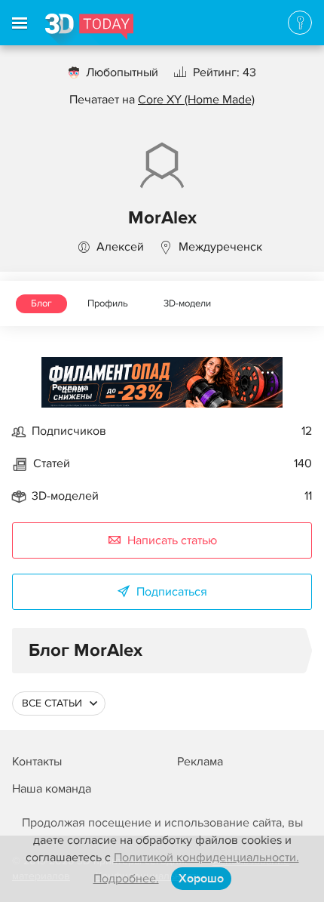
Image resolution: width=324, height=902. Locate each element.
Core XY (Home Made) (196, 99)
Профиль (107, 303)
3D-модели (187, 303)
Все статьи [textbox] (52, 703)
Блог (41, 303)
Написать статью (172, 540)
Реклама (70, 387)
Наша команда (51, 788)
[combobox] (58, 703)
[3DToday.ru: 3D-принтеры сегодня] (89, 29)
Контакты (37, 761)
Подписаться (171, 591)
